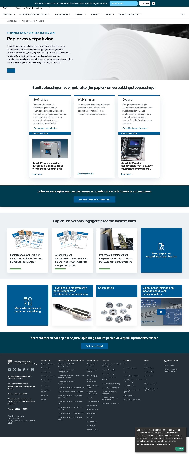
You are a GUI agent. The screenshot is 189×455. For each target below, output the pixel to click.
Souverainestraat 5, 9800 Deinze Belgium (21, 386)
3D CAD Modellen (129, 386)
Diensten (79, 14)
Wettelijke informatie (16, 416)
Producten (7, 14)
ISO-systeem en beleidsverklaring (21, 421)
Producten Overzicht (47, 364)
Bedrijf (109, 14)
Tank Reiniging (46, 372)
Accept (179, 449)
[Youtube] (9, 369)
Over (146, 364)
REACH (10, 423)
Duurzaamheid (149, 372)
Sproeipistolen (45, 386)
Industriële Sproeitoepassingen (33, 14)
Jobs (145, 380)
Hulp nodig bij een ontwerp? (111, 388)
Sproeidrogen (91, 425)
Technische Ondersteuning (111, 403)
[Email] (32, 369)
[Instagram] (28, 369)
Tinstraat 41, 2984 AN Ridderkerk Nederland (21, 402)
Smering (89, 417)
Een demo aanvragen (109, 374)
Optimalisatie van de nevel (132, 399)
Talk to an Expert (94, 346)
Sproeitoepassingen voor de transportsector (71, 387)
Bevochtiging (91, 413)
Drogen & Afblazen (93, 401)
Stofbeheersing (92, 405)
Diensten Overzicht (108, 370)
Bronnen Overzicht (130, 368)
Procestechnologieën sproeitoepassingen (70, 391)
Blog (183, 14)
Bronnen (94, 14)
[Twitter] (14, 369)
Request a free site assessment (94, 199)
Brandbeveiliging (92, 409)
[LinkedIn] (19, 369)
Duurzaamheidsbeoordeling (111, 384)
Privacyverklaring (14, 418)
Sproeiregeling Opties (48, 376)
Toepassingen (61, 14)
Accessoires (44, 395)
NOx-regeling (91, 421)
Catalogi (126, 372)
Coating (89, 397)
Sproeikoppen (45, 368)
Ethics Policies (148, 368)
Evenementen (148, 376)
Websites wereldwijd (150, 384)
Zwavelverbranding (93, 429)
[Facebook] (24, 369)
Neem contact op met (128, 14)
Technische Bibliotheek (131, 376)
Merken (43, 399)
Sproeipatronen (128, 395)
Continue (144, 3)
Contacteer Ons (169, 365)
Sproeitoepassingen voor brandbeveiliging (71, 413)
